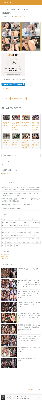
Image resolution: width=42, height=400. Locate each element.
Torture (33, 235)
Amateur (10, 219)
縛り (3, 245)
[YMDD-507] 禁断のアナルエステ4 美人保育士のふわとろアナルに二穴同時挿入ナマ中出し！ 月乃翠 (29, 293)
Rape (27, 229)
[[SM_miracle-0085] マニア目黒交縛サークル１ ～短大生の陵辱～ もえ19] (35, 117)
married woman (24, 225)
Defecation (35, 222)
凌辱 (3, 242)
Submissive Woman (17, 235)
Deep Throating (24, 222)
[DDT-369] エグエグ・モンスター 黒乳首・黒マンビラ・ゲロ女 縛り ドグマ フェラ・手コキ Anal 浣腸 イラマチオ (29, 316)
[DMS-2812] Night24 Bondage (15, 142)
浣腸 (28, 242)
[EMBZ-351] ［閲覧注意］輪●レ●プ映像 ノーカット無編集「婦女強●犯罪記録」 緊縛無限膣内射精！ (29, 327)
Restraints (6, 232)
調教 (17, 245)
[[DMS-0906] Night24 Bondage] (6, 136)
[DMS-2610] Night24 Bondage (25, 123)
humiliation (13, 225)
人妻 (38, 238)
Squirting (5, 235)
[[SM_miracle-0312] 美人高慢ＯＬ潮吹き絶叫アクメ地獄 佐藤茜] (16, 117)
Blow (36, 219)
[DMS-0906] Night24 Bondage (6, 142)
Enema (4, 225)
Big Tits (29, 219)
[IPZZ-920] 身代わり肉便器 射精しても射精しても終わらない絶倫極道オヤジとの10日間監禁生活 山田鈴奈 (29, 338)
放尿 (24, 242)
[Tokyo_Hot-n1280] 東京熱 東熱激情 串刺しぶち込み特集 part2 (26, 144)
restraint (34, 229)
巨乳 (15, 242)
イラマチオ (19, 238)
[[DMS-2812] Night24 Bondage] (16, 136)
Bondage (15, 98)
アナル (12, 238)
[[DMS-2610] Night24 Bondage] (26, 117)
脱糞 (12, 245)
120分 (4, 219)
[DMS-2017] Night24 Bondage (6, 123)
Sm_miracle (35, 232)
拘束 (19, 242)
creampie (14, 222)
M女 (16, 229)
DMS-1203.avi (6, 89)
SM (29, 232)
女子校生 (9, 242)
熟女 (38, 242)
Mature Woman (7, 229)
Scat (13, 232)
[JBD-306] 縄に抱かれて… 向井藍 (11, 208)
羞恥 (8, 245)
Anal (17, 219)
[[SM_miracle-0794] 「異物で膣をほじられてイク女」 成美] (35, 136)
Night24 (23, 98)
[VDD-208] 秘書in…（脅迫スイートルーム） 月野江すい (17, 204)
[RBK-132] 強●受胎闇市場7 (25, 358)
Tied (27, 235)
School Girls (21, 232)
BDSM (8, 98)
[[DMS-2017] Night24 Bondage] (6, 117)
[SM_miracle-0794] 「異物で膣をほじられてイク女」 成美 (35, 144)
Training (5, 238)
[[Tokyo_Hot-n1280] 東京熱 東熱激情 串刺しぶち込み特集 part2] (26, 136)
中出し (32, 238)
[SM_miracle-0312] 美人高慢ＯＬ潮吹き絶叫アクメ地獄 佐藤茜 (16, 125)
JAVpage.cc (7, 2)
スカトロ (26, 238)
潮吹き (33, 242)
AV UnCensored (20, 16)
